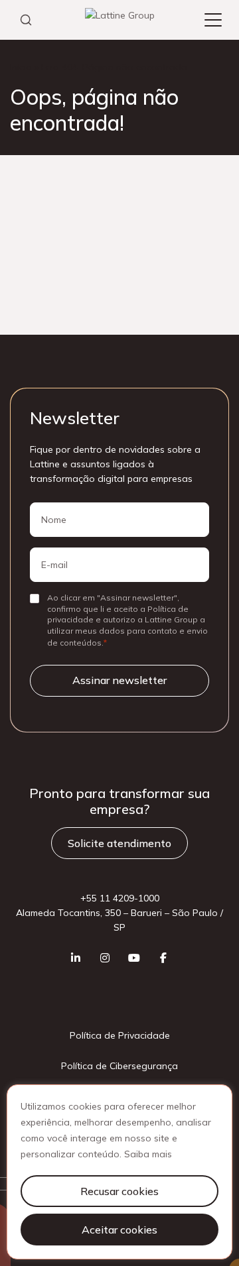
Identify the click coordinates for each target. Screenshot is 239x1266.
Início (21, 67)
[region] (119, 1171)
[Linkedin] (75, 958)
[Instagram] (105, 958)
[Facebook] (163, 958)
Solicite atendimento (119, 843)
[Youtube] (134, 958)
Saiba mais (148, 1154)
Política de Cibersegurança (119, 1066)
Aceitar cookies (119, 1229)
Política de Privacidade (120, 1035)
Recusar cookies (119, 1191)
